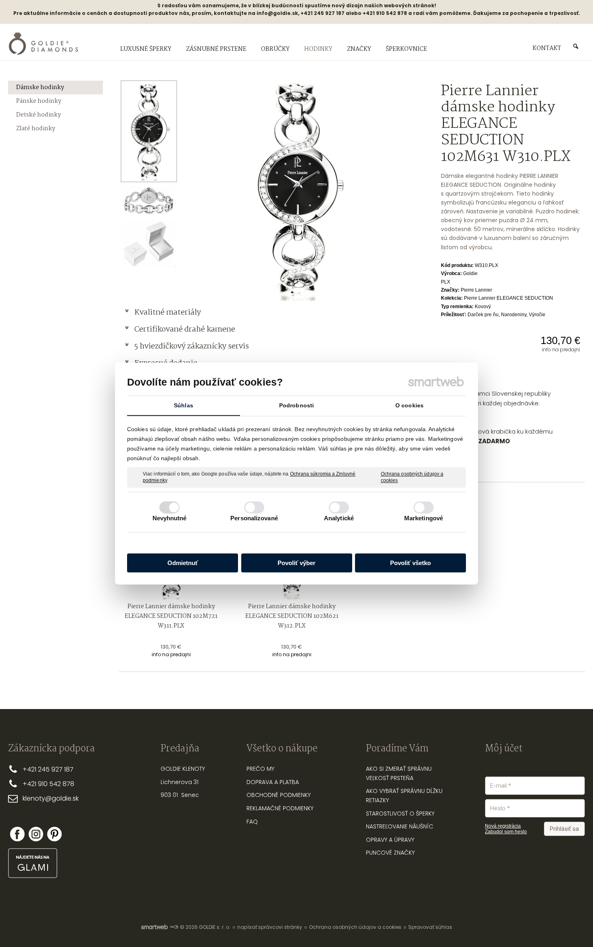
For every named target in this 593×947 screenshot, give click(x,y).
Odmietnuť (182, 562)
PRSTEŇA (401, 778)
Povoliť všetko (410, 562)
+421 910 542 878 (48, 783)
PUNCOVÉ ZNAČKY (390, 853)
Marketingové (423, 518)
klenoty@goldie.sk (51, 798)
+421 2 (32, 769)
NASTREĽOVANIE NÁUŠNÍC (399, 826)
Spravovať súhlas (430, 927)
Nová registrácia (503, 826)
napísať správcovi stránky (269, 927)
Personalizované (254, 518)
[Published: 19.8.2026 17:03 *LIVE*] (174, 927)
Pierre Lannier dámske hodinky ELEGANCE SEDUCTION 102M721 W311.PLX (172, 616)
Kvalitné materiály (168, 313)
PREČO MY (260, 769)
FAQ (252, 822)
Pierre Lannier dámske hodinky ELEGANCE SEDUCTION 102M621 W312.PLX (292, 616)
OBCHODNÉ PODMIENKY (278, 795)
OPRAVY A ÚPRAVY (390, 840)
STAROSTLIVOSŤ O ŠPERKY (400, 813)
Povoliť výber (296, 562)
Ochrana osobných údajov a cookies (412, 477)
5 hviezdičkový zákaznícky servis (191, 346)
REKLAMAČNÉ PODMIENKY (279, 808)
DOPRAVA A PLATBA (272, 782)
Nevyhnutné (169, 518)
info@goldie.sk (277, 13)
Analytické (339, 518)
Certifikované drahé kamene (185, 329)
